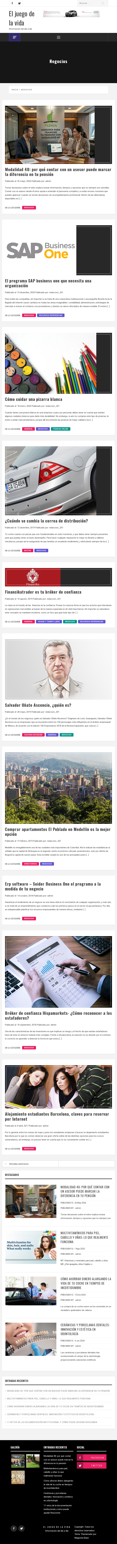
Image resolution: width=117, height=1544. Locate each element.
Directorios (30, 864)
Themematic (87, 1534)
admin (48, 181)
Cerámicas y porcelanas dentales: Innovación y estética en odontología (85, 1329)
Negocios (29, 208)
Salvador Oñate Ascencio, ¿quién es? (38, 705)
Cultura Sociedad (33, 735)
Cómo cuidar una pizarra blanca (33, 399)
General (28, 429)
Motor (27, 551)
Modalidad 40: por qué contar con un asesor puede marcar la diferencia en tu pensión (58, 171)
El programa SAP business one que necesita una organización (48, 283)
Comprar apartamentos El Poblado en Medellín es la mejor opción (58, 831)
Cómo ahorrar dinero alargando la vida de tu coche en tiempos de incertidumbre (86, 1283)
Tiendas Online (60, 429)
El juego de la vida (22, 17)
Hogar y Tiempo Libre (49, 622)
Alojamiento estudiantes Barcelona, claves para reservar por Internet (57, 1116)
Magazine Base (81, 1538)
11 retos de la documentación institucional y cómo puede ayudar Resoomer (52, 1422)
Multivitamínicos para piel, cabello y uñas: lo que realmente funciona (84, 1237)
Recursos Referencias (50, 315)
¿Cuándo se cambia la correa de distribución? (46, 521)
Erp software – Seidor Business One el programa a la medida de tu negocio (53, 886)
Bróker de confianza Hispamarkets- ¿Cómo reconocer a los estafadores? (58, 1015)
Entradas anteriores (19, 1163)
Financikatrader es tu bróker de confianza (43, 592)
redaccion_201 (56, 292)
